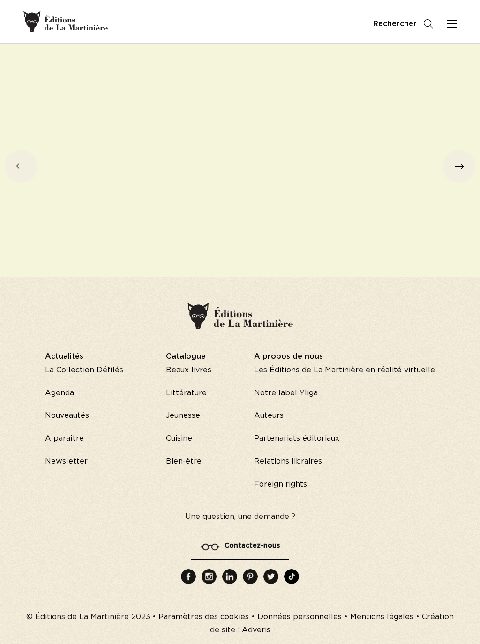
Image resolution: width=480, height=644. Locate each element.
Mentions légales (381, 617)
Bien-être (184, 461)
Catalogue (186, 356)
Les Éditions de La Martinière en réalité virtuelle (344, 370)
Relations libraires (288, 461)
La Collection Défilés (84, 370)
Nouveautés (67, 415)
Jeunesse (183, 415)
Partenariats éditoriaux (296, 438)
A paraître (64, 438)
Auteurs (269, 415)
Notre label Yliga (286, 393)
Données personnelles (299, 617)
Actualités (64, 356)
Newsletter (66, 461)
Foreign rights (280, 484)
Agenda (59, 393)
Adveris (256, 630)
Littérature (186, 393)
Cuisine (179, 438)
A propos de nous (288, 356)
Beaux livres (188, 370)
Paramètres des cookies (203, 617)
